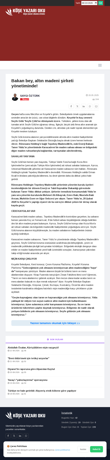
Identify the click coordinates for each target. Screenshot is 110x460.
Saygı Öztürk (30, 95)
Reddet (83, 449)
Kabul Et (96, 449)
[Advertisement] (55, 37)
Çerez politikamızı (62, 450)
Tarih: (78, 3)
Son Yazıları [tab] (56, 339)
